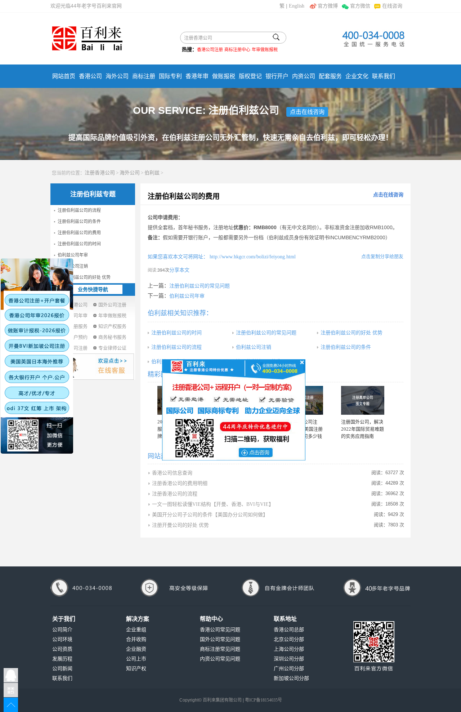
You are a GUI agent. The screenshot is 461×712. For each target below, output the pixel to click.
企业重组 (136, 629)
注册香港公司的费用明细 (179, 483)
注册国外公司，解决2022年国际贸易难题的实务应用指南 (362, 429)
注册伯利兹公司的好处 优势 (84, 277)
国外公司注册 (112, 304)
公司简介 (62, 629)
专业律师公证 (112, 348)
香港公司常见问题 (220, 629)
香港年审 (197, 76)
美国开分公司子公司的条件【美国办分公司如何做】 (210, 514)
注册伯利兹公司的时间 (79, 243)
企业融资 (136, 649)
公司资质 (62, 649)
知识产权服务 (112, 326)
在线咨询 (392, 6)
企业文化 (356, 76)
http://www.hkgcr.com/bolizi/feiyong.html (252, 256)
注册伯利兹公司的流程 (79, 210)
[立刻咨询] (233, 409)
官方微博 (328, 6)
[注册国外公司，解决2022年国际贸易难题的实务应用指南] (362, 400)
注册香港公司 (100, 172)
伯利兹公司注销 (73, 266)
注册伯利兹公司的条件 (79, 221)
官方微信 (360, 6)
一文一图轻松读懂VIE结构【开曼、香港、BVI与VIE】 (213, 504)
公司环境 (62, 639)
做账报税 (223, 76)
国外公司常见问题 (220, 639)
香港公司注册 (210, 49)
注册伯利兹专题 (93, 194)
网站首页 (63, 76)
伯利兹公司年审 (73, 255)
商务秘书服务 (112, 337)
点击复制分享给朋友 (382, 256)
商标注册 (143, 76)
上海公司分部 (289, 649)
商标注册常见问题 (220, 649)
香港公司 (90, 76)
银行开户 (276, 76)
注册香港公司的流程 (174, 494)
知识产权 (136, 668)
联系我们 (383, 76)
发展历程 (62, 659)
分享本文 (179, 270)
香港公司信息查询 (172, 473)
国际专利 (170, 76)
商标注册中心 (237, 49)
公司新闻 (62, 668)
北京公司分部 (289, 639)
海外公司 (117, 76)
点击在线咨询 (307, 112)
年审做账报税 (265, 49)
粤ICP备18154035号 (263, 700)
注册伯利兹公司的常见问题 (199, 286)
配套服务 (330, 76)
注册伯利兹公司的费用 (79, 232)
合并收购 (136, 639)
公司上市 (136, 659)
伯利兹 (152, 172)
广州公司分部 (289, 668)
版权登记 (250, 76)
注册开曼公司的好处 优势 (180, 525)
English (296, 6)
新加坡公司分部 (291, 678)
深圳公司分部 (289, 659)
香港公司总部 (289, 629)
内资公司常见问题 (220, 659)
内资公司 (303, 76)
